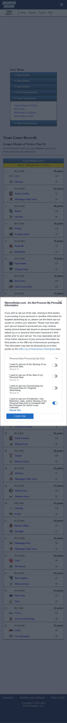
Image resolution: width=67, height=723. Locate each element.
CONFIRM (20, 416)
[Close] (61, 303)
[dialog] (33, 361)
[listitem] (33, 358)
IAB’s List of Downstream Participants (37, 349)
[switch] (55, 365)
